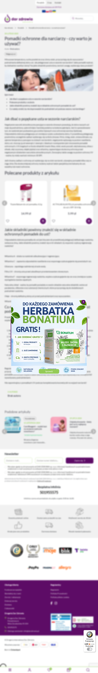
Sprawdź (49, 371)
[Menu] (93, 631)
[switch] (89, 649)
